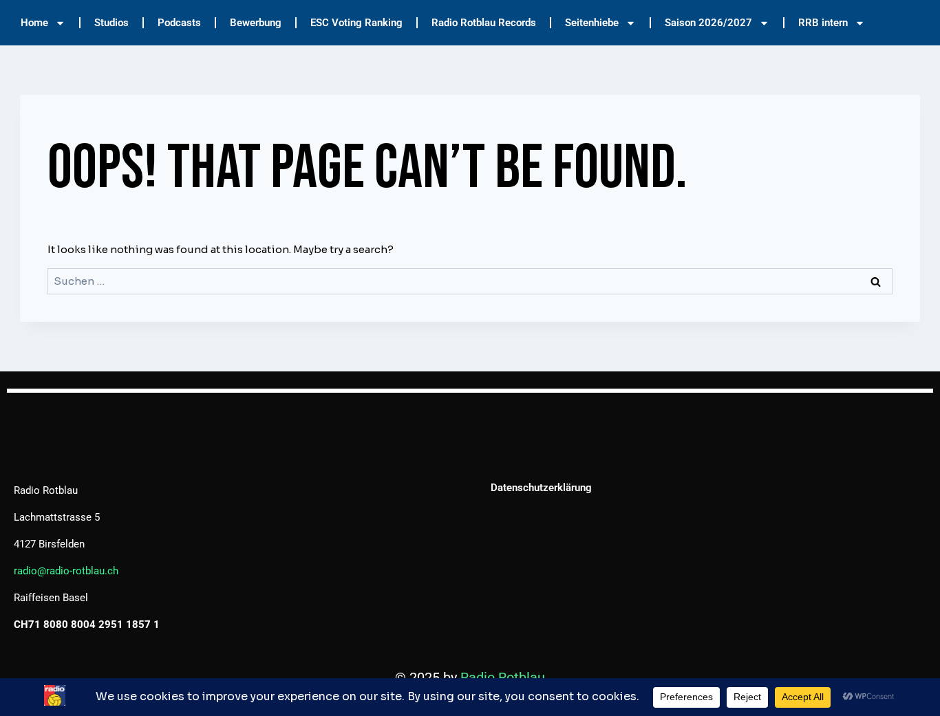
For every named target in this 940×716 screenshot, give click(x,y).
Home (34, 23)
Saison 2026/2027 (708, 23)
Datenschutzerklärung (541, 487)
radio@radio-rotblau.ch (66, 571)
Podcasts (179, 23)
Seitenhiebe (592, 23)
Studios (111, 23)
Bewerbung (255, 23)
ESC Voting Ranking (356, 23)
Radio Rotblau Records (483, 23)
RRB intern (823, 23)
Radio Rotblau (502, 677)
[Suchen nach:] (470, 281)
